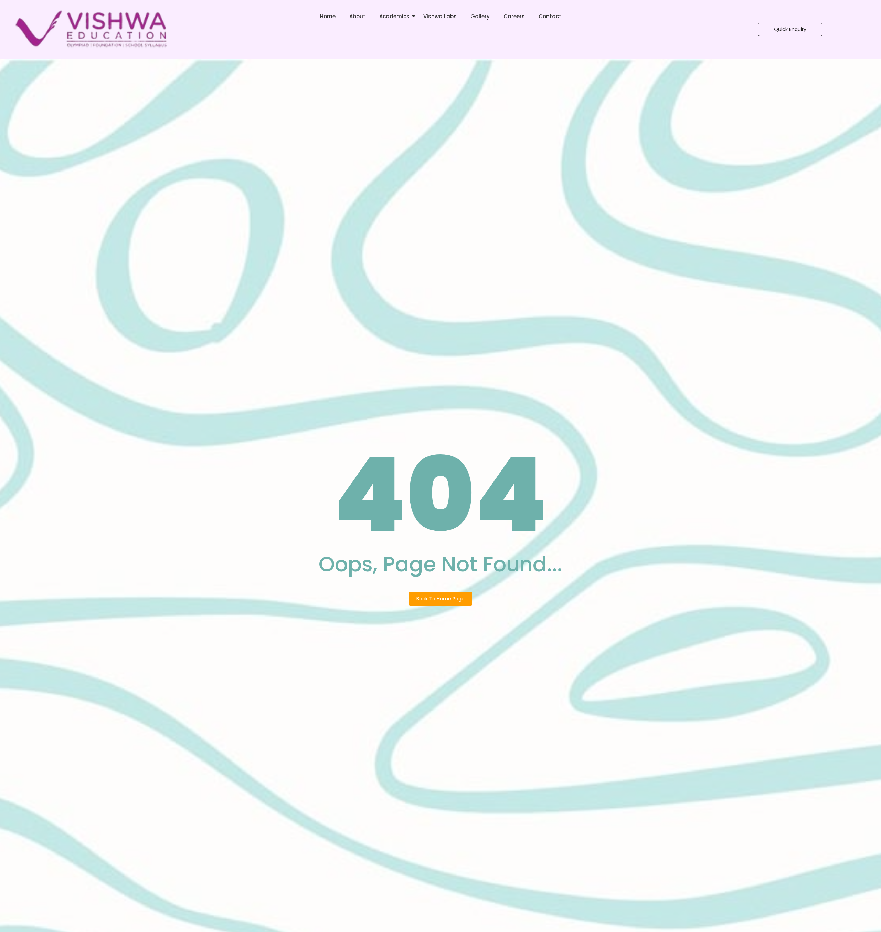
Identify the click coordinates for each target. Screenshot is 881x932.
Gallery (480, 16)
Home (328, 16)
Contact (550, 16)
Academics (394, 16)
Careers (514, 16)
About (357, 16)
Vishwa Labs (440, 16)
